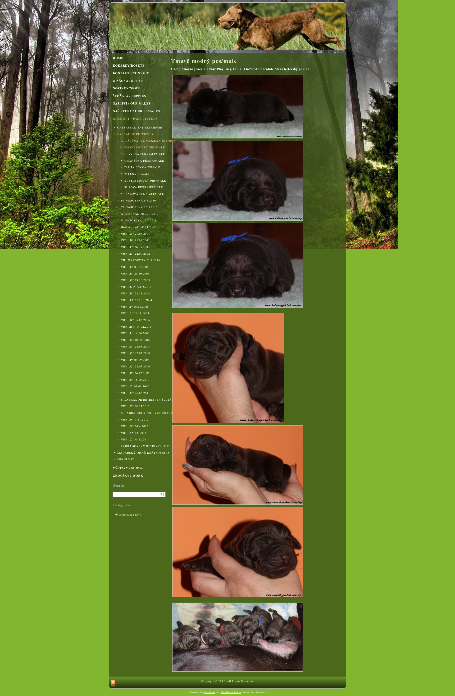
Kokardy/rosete (129, 65)
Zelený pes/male (138, 174)
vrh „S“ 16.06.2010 (135, 379)
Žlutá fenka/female (142, 167)
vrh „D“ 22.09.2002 (135, 253)
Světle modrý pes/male (145, 180)
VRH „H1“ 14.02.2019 (136, 326)
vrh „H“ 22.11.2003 (135, 293)
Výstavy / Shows (128, 468)
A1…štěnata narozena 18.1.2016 (144, 140)
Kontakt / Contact (131, 73)
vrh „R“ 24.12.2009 (135, 373)
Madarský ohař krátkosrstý (142, 452)
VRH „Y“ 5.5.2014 (133, 433)
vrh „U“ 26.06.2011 (135, 393)
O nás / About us (128, 80)
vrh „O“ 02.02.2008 (135, 353)
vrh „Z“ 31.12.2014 (135, 439)
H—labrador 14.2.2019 (140, 227)
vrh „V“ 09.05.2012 (135, 406)
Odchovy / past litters (135, 118)
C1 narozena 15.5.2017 (139, 207)
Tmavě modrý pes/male (144, 147)
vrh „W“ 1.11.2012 (135, 419)
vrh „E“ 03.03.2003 (135, 267)
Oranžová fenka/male (144, 160)
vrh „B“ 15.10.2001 (135, 240)
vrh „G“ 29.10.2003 (135, 280)
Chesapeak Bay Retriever (139, 127)
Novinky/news (126, 88)
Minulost (125, 459)
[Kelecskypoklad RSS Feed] (113, 683)
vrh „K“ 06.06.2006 (135, 320)
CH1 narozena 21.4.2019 (140, 260)
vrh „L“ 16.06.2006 (135, 333)
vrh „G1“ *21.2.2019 (136, 286)
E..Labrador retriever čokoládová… (144, 413)
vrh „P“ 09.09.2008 (135, 360)
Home (118, 57)
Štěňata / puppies (129, 95)
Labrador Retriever (135, 134)
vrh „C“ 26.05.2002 (135, 247)
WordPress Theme (231, 692)
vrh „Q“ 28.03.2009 (135, 366)
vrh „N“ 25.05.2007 (135, 346)
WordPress (209, 692)
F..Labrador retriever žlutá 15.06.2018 (144, 399)
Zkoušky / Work (128, 475)
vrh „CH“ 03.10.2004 (136, 300)
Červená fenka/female (144, 154)
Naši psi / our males (132, 103)
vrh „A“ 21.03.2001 (135, 233)
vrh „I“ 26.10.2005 (135, 306)
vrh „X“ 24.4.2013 (134, 426)
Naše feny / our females (136, 111)
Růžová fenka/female (143, 187)
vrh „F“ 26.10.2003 (135, 273)
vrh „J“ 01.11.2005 (135, 313)
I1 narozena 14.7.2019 (139, 220)
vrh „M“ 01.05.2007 (135, 340)
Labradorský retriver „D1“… (144, 446)
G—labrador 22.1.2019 (140, 213)
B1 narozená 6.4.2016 (138, 200)
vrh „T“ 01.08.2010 (135, 386)
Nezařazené (126, 514)
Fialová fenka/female (144, 194)
